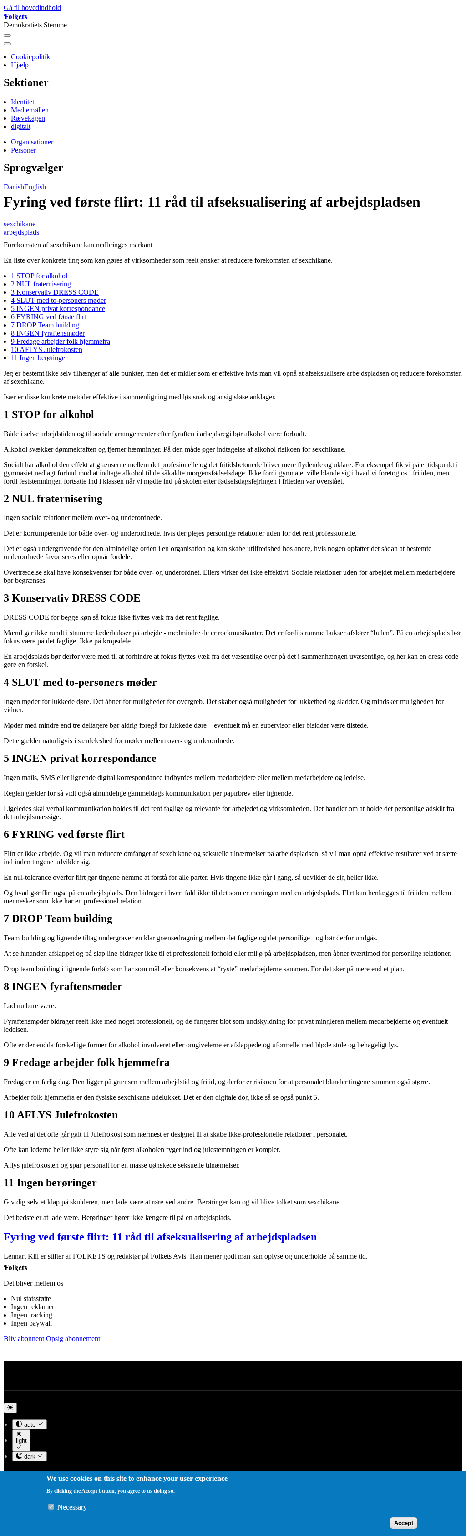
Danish (14, 187)
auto (29, 1424)
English (35, 187)
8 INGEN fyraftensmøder (48, 333)
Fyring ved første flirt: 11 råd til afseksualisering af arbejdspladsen (160, 1237)
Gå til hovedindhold (32, 7)
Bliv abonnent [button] (24, 1338)
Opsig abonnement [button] (73, 1338)
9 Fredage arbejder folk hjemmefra (60, 341)
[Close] (7, 43)
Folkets (15, 16)
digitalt (20, 126)
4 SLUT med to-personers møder (58, 300)
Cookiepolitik (30, 57)
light (21, 1440)
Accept (403, 1523)
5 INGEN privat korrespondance (58, 308)
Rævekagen (28, 118)
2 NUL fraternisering (41, 284)
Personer (23, 150)
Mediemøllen (30, 110)
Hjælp (20, 65)
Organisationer (32, 142)
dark (29, 1456)
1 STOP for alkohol (39, 276)
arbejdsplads (21, 232)
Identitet (22, 102)
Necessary (72, 1507)
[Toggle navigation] (7, 35)
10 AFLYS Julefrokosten (46, 349)
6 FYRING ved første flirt (48, 317)
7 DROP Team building (45, 325)
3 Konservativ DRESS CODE (55, 292)
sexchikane (19, 224)
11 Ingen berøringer (39, 358)
